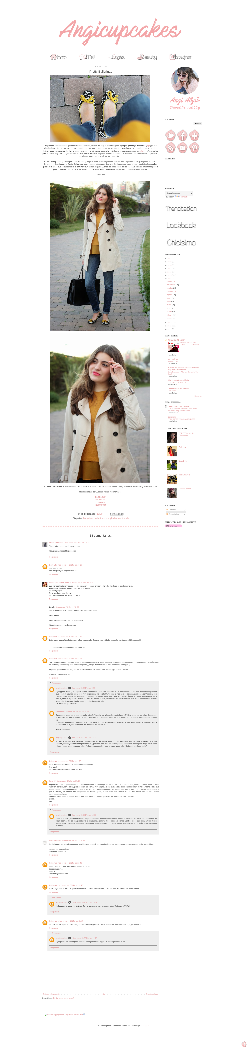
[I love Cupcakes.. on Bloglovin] (173, 528)
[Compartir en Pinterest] (122, 514)
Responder (53, 557)
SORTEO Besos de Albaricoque (186, 434)
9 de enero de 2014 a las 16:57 (84, 815)
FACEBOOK (100, 500)
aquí (148, 146)
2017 (170, 269)
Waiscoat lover (173, 361)
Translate (184, 197)
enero (169, 318)
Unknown (53, 637)
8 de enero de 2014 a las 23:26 (70, 659)
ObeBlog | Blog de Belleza (178, 406)
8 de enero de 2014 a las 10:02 (77, 543)
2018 (170, 265)
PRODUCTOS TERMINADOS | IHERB (181, 419)
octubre (170, 288)
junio (169, 302)
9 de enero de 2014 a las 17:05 (84, 738)
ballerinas (99, 518)
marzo (169, 312)
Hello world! (172, 391)
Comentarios (173, 514)
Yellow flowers (184, 475)
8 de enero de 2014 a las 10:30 (82, 582)
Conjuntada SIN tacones (59, 582)
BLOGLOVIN (100, 497)
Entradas (172, 510)
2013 (170, 322)
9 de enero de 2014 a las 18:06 (72, 841)
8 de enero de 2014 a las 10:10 (70, 565)
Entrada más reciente (51, 994)
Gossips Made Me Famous (178, 389)
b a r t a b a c (173, 359)
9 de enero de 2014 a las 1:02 (69, 761)
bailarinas (88, 518)
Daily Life (53, 565)
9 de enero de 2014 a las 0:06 (83, 688)
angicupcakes (61, 688)
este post (143, 151)
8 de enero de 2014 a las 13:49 (70, 637)
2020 (170, 262)
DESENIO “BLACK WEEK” (177, 382)
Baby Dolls (183, 461)
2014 (170, 279)
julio (169, 298)
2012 (170, 326)
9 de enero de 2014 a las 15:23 (76, 712)
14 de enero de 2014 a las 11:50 (70, 921)
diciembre (171, 282)
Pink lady (182, 447)
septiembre (171, 292)
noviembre (171, 285)
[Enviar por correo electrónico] (111, 514)
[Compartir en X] (116, 514)
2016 (170, 272)
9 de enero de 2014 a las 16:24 (67, 781)
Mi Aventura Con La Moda (178, 380)
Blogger (146, 1026)
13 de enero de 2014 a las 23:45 (70, 885)
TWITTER (100, 502)
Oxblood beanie (185, 489)
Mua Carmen (54, 841)
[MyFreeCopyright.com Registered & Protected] (64, 1015)
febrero (170, 315)
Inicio (103, 994)
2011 (170, 329)
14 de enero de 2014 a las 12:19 (84, 938)
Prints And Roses (56, 543)
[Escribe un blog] (113, 514)
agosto (170, 295)
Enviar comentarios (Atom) (63, 998)
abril (169, 308)
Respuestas (56, 683)
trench (125, 518)
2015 (170, 275)
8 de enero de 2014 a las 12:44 (66, 607)
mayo (169, 305)
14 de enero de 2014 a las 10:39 (84, 902)
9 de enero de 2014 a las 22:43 (70, 863)
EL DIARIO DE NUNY (176, 340)
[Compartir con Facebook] (119, 514)
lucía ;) (52, 781)
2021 (170, 259)
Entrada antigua (152, 994)
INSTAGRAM (100, 505)
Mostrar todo (198, 396)
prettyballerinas (113, 518)
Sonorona (172, 417)
